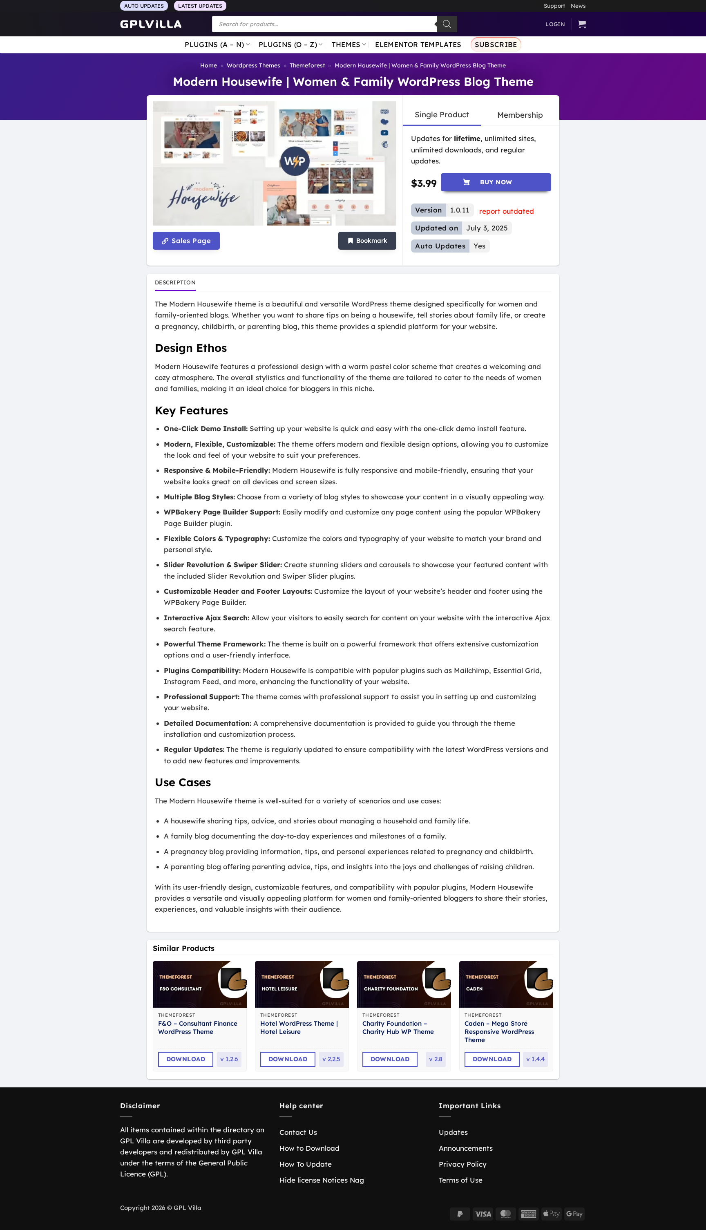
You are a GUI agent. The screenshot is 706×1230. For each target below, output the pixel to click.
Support (554, 5)
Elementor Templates (418, 44)
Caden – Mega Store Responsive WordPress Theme (499, 1032)
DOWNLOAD (186, 1059)
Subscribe (496, 44)
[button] (367, 241)
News (578, 5)
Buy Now (496, 182)
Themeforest (307, 65)
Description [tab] (175, 282)
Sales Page (190, 241)
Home (208, 65)
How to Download (309, 1148)
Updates (453, 1132)
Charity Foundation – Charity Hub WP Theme (398, 1027)
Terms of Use (461, 1180)
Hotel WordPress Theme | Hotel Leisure (299, 1027)
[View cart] (582, 24)
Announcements (466, 1148)
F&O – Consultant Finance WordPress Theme (197, 1027)
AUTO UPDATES (144, 5)
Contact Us (298, 1132)
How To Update (305, 1164)
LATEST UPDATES (200, 5)
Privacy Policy (463, 1164)
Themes (346, 44)
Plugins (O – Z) (288, 44)
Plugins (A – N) (214, 44)
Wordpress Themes (253, 65)
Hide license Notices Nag (321, 1180)
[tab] (442, 115)
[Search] (447, 24)
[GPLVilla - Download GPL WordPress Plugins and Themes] (150, 24)
